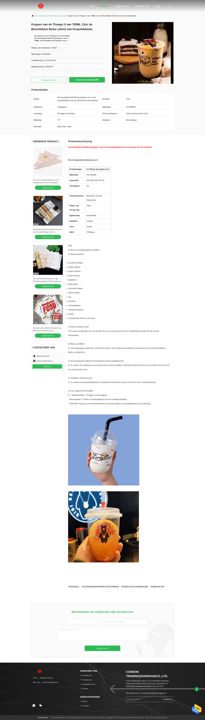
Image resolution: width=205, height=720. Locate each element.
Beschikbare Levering (57, 16)
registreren (167, 699)
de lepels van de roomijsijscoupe (134, 586)
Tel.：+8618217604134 (44, 678)
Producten (104, 6)
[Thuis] (40, 6)
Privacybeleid (43, 717)
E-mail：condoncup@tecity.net (46, 682)
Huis (91, 6)
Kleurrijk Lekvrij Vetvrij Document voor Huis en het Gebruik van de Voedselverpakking (47, 330)
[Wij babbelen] (40, 705)
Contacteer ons (141, 6)
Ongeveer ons (122, 6)
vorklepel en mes (157, 586)
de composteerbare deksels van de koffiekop (100, 586)
